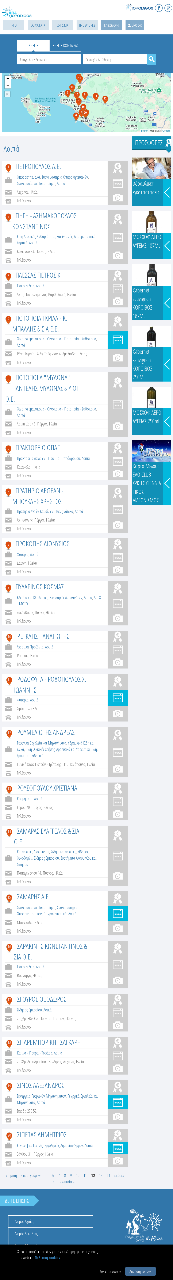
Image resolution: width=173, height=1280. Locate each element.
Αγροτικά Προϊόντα (30, 647)
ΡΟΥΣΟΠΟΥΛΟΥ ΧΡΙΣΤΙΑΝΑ (47, 788)
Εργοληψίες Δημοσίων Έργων (63, 1145)
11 (9, 679)
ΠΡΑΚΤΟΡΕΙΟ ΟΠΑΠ (38, 447)
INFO (14, 25)
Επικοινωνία (111, 25)
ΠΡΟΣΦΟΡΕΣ (87, 25)
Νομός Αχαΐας (24, 1221)
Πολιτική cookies (47, 1257)
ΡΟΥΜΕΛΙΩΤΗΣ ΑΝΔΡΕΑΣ (46, 732)
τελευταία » (66, 1182)
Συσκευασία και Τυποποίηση (36, 183)
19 (9, 1085)
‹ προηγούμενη (31, 1175)
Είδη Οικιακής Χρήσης (40, 749)
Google (166, 130)
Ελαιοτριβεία (25, 286)
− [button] (8, 85)
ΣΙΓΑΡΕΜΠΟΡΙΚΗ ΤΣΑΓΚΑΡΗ (49, 1042)
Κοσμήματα (24, 799)
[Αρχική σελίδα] (21, 15)
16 (9, 946)
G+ (168, 8)
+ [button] (8, 78)
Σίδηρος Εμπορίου (46, 858)
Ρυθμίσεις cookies (110, 1271)
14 (9, 831)
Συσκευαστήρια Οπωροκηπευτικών (65, 177)
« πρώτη (11, 1175)
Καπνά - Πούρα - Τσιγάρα (34, 1053)
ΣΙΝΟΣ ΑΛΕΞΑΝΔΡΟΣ (40, 1085)
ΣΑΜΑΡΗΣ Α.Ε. (33, 896)
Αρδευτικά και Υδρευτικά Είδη (76, 749)
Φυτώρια (22, 554)
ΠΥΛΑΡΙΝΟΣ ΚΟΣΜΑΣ (39, 586)
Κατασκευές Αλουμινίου (33, 852)
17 (9, 999)
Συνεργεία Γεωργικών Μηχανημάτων (41, 1096)
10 (9, 636)
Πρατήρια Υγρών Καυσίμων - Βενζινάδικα (45, 511)
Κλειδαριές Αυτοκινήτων (66, 597)
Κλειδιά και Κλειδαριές (32, 597)
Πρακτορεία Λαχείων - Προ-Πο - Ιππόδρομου (48, 458)
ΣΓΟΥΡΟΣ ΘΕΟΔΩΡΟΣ (41, 999)
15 (9, 897)
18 (9, 1042)
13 (9, 788)
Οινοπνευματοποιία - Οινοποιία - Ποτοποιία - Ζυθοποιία (56, 339)
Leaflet (144, 130)
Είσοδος (137, 25)
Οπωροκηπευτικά (28, 177)
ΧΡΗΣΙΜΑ (62, 25)
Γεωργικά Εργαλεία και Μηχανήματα (41, 743)
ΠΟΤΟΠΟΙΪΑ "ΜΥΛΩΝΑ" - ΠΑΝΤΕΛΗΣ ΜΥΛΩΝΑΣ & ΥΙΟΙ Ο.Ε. (41, 388)
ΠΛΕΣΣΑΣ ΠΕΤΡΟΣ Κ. (38, 275)
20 (9, 1135)
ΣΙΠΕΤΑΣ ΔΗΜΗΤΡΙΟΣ (42, 1134)
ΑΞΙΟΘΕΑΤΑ (38, 25)
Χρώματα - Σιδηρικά (30, 755)
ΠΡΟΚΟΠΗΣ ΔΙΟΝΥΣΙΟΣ (42, 543)
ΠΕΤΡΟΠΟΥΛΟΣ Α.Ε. (38, 166)
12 (9, 732)
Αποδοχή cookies (140, 1271)
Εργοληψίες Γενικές (30, 1145)
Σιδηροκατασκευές (63, 852)
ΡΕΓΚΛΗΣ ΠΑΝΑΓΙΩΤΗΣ (43, 636)
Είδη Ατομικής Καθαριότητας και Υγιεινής (44, 236)
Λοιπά (61, 183)
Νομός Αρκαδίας (26, 1234)
